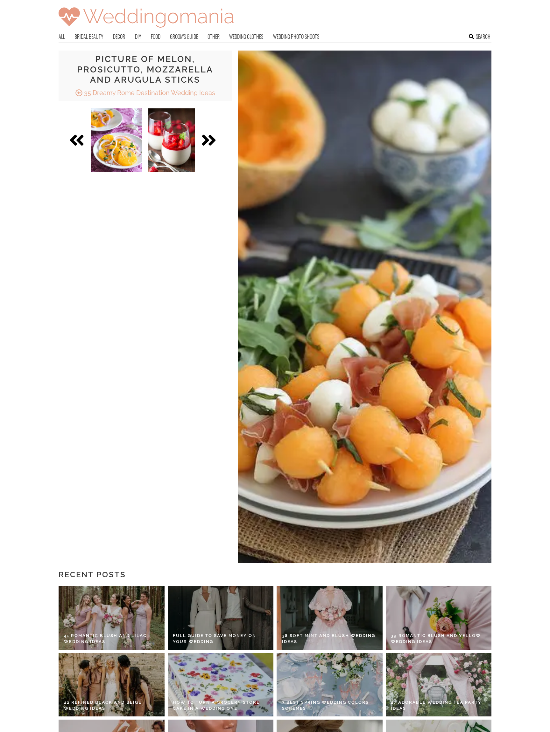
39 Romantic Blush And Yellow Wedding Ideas (436, 638)
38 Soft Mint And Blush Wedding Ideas (328, 638)
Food (155, 36)
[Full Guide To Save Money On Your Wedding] (221, 618)
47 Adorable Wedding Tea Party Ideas (436, 705)
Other (214, 36)
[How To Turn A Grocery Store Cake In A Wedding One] (221, 684)
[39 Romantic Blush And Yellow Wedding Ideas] (439, 618)
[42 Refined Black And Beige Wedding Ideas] (112, 684)
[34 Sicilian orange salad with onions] (116, 140)
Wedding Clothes (246, 36)
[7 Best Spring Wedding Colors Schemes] (330, 684)
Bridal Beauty (88, 36)
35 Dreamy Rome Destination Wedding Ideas (148, 93)
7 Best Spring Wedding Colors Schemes (325, 705)
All (62, 36)
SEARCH (483, 36)
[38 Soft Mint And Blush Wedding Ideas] (330, 618)
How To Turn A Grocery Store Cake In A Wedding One (216, 705)
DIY (138, 36)
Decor (119, 36)
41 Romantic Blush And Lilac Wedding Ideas (105, 638)
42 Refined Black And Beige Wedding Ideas (103, 705)
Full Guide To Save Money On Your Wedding (214, 638)
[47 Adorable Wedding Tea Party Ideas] (439, 684)
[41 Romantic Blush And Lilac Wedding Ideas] (112, 618)
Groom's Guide (184, 36)
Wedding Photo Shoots (296, 36)
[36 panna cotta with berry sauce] (171, 140)
